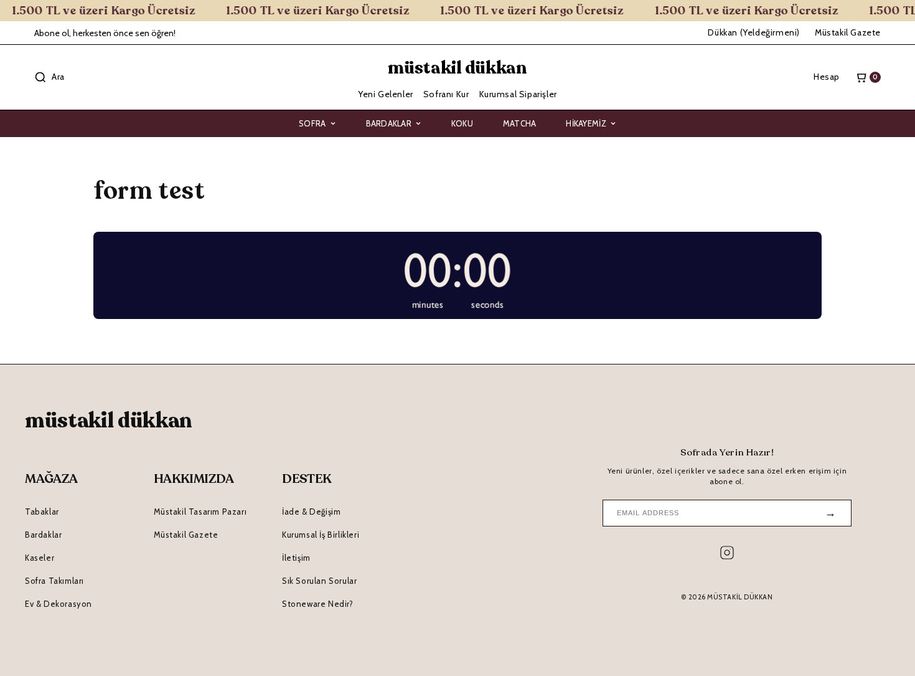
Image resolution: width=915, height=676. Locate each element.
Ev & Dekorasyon (58, 604)
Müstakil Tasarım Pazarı (200, 512)
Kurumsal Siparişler (518, 94)
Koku (462, 123)
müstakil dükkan (457, 68)
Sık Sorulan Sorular (319, 581)
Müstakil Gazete (848, 32)
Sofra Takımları (54, 581)
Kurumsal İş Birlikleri (320, 535)
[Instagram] (727, 555)
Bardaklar (388, 123)
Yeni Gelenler (385, 94)
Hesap (827, 76)
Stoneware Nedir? (318, 604)
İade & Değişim (311, 512)
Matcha (520, 123)
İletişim (296, 558)
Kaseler (39, 558)
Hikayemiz (586, 123)
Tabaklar (42, 512)
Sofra (312, 123)
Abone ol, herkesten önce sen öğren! (105, 33)
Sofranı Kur (446, 94)
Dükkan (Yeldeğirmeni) (754, 32)
